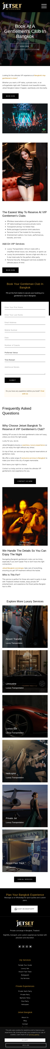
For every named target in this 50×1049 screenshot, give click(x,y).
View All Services (25, 879)
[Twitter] (19, 946)
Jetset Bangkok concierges (13, 568)
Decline (26, 1045)
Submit (12, 380)
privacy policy (34, 1034)
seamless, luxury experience (33, 445)
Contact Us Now (25, 481)
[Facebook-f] (23, 946)
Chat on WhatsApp (26, 909)
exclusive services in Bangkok (33, 458)
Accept (25, 1040)
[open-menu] (44, 6)
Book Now (24, 46)
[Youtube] (30, 946)
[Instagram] (27, 946)
